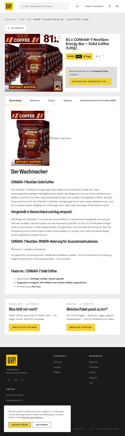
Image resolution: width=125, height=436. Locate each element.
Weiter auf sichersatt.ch (90, 81)
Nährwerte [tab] (35, 100)
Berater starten (81, 327)
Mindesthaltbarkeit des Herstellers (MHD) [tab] (98, 100)
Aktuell (92, 372)
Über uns (58, 362)
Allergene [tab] (68, 100)
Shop (22, 19)
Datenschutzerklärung (32, 417)
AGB (91, 429)
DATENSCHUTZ (79, 429)
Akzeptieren (20, 424)
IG (15, 380)
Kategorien (17, 28)
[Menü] (117, 6)
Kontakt (57, 367)
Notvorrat (93, 362)
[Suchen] (77, 6)
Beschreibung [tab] (15, 100)
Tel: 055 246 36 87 (14, 395)
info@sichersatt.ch (14, 400)
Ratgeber (93, 377)
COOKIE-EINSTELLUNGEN (107, 429)
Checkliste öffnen (24, 327)
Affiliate (57, 372)
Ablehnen (42, 424)
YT (22, 380)
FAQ (91, 383)
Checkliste (93, 367)
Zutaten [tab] (51, 100)
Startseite (10, 19)
